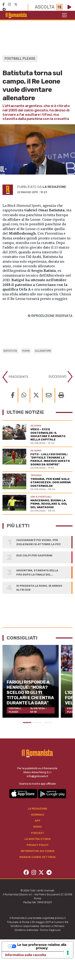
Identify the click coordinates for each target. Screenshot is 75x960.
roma (26, 350)
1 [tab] (27, 722)
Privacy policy (38, 845)
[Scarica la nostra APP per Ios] (23, 793)
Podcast (37, 832)
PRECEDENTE (18, 376)
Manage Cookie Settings (37, 857)
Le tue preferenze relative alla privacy (41, 946)
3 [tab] (48, 722)
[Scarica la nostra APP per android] (52, 793)
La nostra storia (38, 838)
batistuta (10, 350)
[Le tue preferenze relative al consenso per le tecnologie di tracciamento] (68, 953)
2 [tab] (37, 722)
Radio (37, 826)
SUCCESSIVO (58, 376)
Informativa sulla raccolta (25, 955)
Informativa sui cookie (38, 851)
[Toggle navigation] (64, 15)
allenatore (43, 350)
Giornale (37, 814)
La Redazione (37, 808)
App (37, 820)
